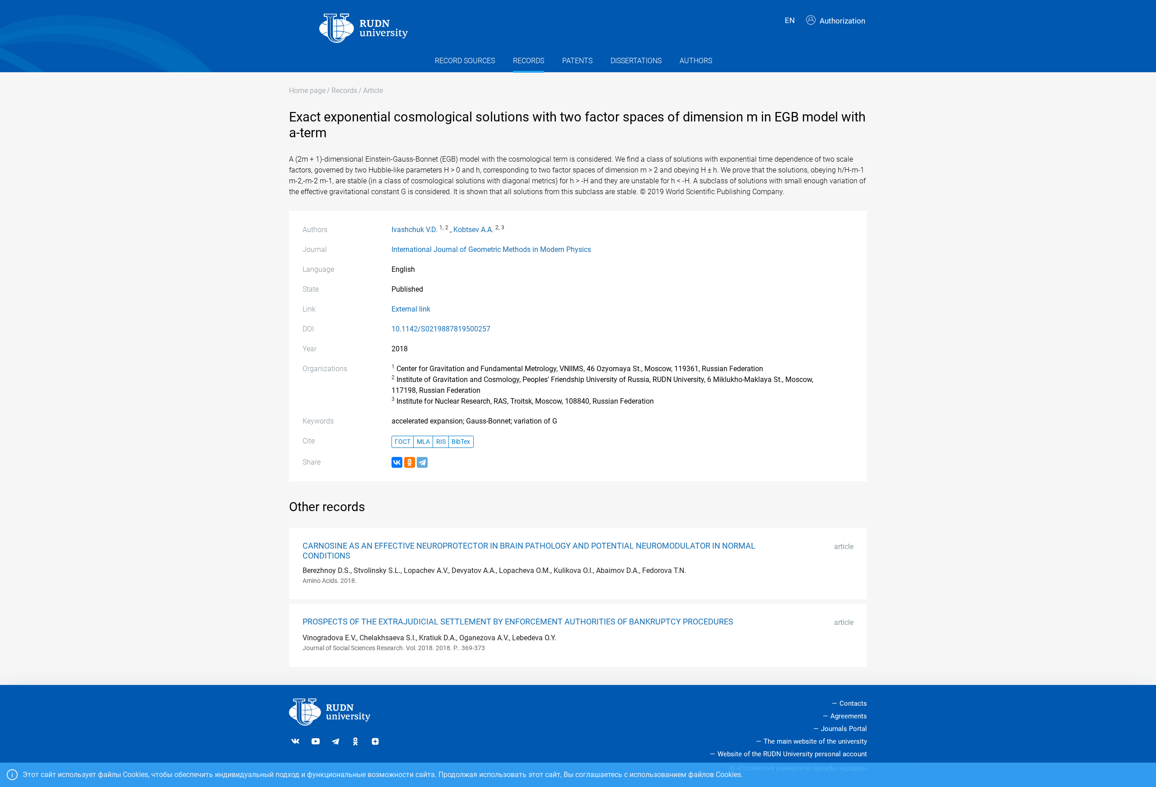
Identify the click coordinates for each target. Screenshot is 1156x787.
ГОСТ (402, 442)
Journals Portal (844, 729)
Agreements (848, 716)
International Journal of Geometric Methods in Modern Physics (491, 249)
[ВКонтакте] (397, 462)
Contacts (853, 703)
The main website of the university (815, 741)
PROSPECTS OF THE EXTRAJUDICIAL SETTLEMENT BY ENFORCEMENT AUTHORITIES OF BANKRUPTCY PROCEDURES (518, 621)
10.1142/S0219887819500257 (441, 329)
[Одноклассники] (409, 462)
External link (411, 309)
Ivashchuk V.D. (415, 229)
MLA (423, 442)
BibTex (461, 442)
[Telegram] (422, 462)
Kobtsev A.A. (473, 229)
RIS (441, 442)
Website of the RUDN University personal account (792, 754)
